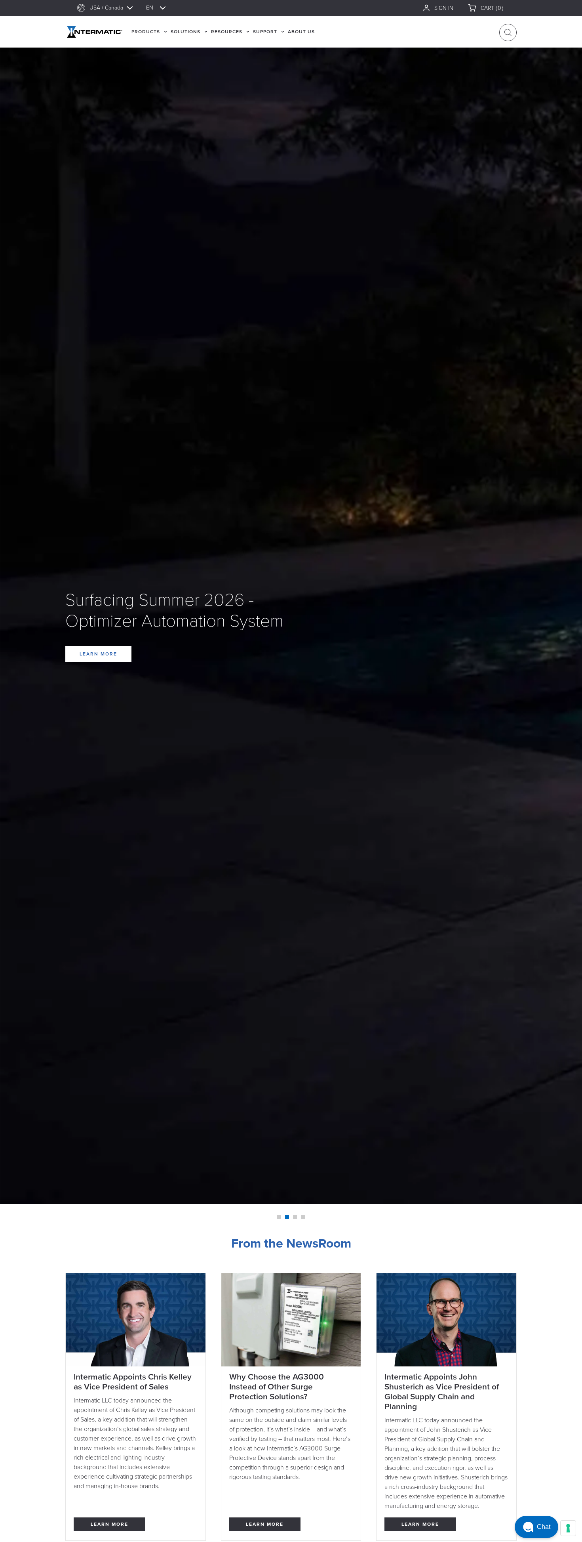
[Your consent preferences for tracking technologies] (568, 1528)
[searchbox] (115, 8)
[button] (536, 1527)
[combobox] (115, 8)
